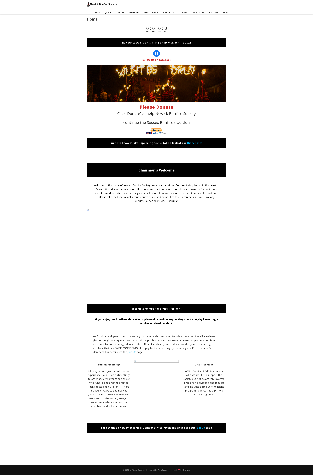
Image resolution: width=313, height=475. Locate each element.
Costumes (134, 12)
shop (225, 12)
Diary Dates (198, 12)
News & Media (151, 12)
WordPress (162, 470)
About (121, 12)
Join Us (109, 12)
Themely (186, 470)
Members (213, 12)
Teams (183, 12)
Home (98, 12)
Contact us (169, 12)
